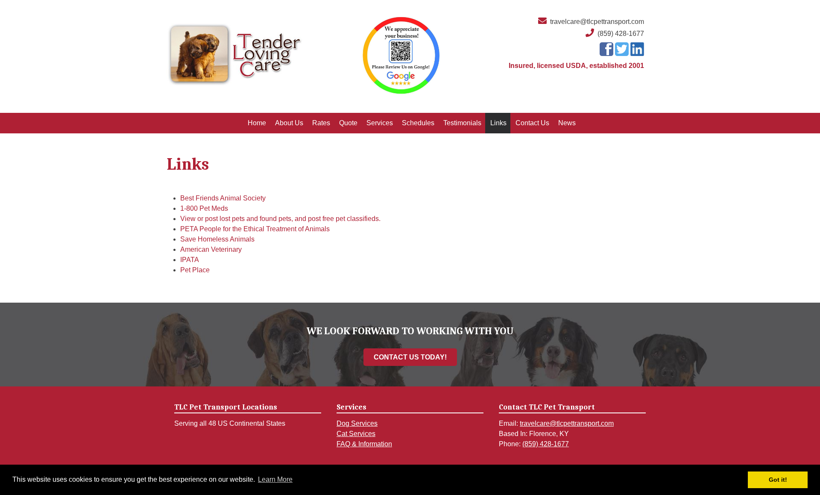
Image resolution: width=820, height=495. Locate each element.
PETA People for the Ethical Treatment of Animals (255, 229)
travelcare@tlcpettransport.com (597, 21)
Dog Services (357, 423)
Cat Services (356, 433)
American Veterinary (211, 249)
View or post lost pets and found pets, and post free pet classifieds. (280, 218)
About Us (289, 123)
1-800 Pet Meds (204, 208)
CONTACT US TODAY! (410, 357)
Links (498, 123)
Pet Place (195, 270)
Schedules (418, 123)
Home (257, 123)
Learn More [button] (275, 479)
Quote (348, 123)
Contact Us (532, 123)
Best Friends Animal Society (223, 198)
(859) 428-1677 (620, 33)
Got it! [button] (778, 479)
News (567, 123)
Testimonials (462, 123)
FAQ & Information (364, 444)
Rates (321, 123)
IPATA (189, 259)
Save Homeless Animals (217, 239)
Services (379, 123)
